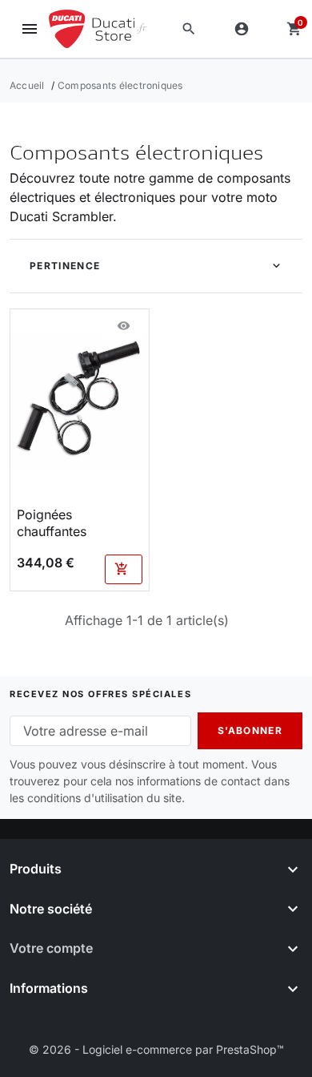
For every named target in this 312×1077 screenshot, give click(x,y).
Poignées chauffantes (51, 522)
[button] (189, 29)
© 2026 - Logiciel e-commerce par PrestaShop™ (156, 1049)
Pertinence (65, 266)
